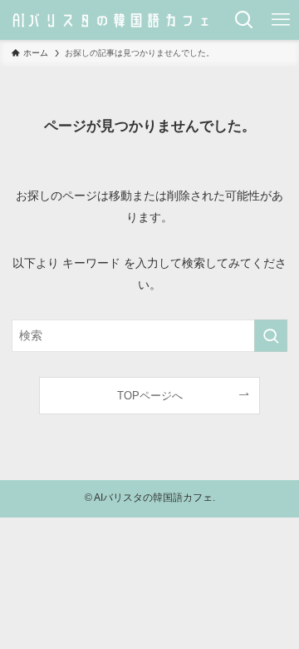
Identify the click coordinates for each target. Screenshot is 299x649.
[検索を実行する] (270, 336)
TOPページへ (150, 395)
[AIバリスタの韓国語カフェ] (112, 20)
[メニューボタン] (280, 20)
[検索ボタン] (244, 20)
